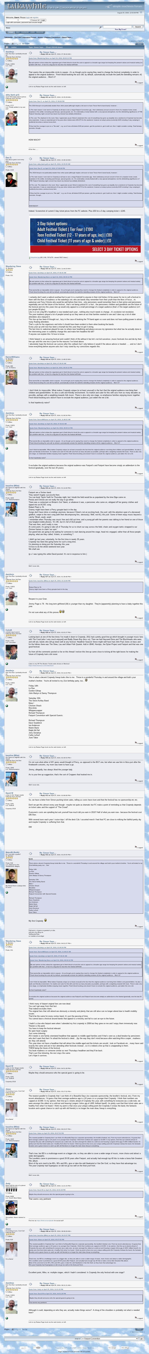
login (28, 17)
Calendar (25, 32)
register (35, 17)
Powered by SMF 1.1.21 (63, 1348)
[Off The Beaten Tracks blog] (7, 664)
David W (9, 793)
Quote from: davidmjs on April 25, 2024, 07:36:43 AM (47, 273)
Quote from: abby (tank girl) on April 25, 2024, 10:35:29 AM (49, 164)
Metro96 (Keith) (12, 852)
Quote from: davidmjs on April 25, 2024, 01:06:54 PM (47, 947)
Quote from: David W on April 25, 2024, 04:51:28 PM (47, 1190)
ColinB (9, 630)
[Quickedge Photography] (7, 893)
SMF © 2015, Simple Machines (83, 1348)
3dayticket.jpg (35, 257)
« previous (133, 41)
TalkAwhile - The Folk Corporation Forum (20, 37)
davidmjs (10, 52)
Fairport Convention (52, 37)
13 (20, 44)
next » (141, 41)
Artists (40, 37)
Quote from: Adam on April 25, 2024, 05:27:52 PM (46, 1133)
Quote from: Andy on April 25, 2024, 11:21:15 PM (46, 1289)
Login (32, 32)
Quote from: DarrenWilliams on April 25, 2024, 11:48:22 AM (49, 419)
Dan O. (9, 158)
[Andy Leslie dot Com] (7, 1225)
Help (17, 32)
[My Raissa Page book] (7, 88)
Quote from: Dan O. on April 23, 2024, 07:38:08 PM (46, 101)
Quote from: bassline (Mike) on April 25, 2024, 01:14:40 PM (49, 581)
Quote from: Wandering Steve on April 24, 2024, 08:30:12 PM (50, 58)
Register (39, 32)
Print (140, 44)
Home (11, 32)
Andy (8, 1183)
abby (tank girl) (12, 95)
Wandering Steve (13, 266)
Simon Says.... (67, 37)
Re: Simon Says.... (48, 52)
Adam (8, 1089)
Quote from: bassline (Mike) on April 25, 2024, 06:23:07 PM (49, 1235)
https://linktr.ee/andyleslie (45, 1220)
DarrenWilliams (12, 357)
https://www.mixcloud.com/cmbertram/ (41, 665)
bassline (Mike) (12, 486)
